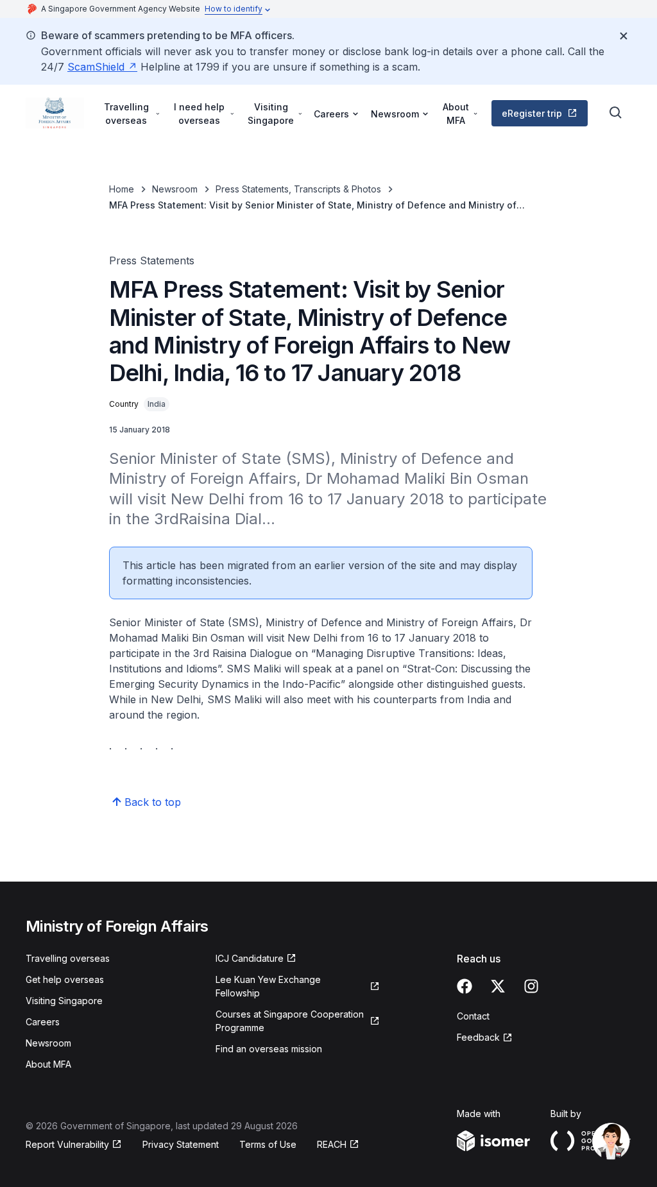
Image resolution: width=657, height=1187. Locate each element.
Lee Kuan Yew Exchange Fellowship (268, 986)
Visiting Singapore (64, 1000)
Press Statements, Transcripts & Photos (298, 189)
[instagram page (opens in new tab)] (531, 986)
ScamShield (102, 66)
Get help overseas (65, 979)
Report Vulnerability (67, 1145)
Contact (473, 1016)
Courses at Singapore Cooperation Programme (290, 1021)
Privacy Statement (180, 1144)
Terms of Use (267, 1144)
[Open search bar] (616, 113)
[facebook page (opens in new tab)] (464, 986)
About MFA (48, 1064)
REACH (338, 1145)
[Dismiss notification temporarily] (623, 36)
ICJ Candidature (255, 959)
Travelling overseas (68, 958)
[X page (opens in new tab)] (498, 986)
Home (121, 189)
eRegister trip (543, 116)
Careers (43, 1021)
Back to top (152, 802)
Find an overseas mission (269, 1048)
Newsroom (175, 189)
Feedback (485, 1038)
